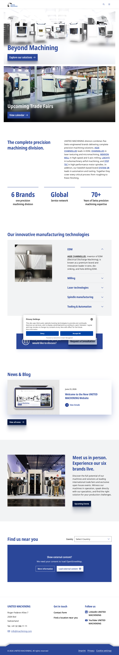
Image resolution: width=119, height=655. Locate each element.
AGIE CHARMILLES (76, 256)
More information (45, 568)
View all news (15, 422)
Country (69, 539)
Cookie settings (104, 650)
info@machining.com (21, 631)
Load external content (68, 568)
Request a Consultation (82, 341)
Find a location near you (66, 617)
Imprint (82, 650)
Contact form (60, 612)
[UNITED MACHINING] (12, 4)
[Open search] (103, 4)
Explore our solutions (20, 57)
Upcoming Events (81, 503)
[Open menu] (109, 4)
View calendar (16, 115)
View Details (75, 404)
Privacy (91, 650)
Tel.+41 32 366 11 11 (17, 626)
